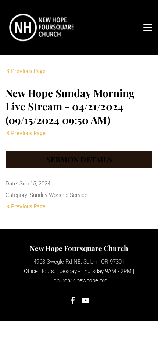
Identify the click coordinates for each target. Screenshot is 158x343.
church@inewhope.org (80, 280)
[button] (147, 27)
